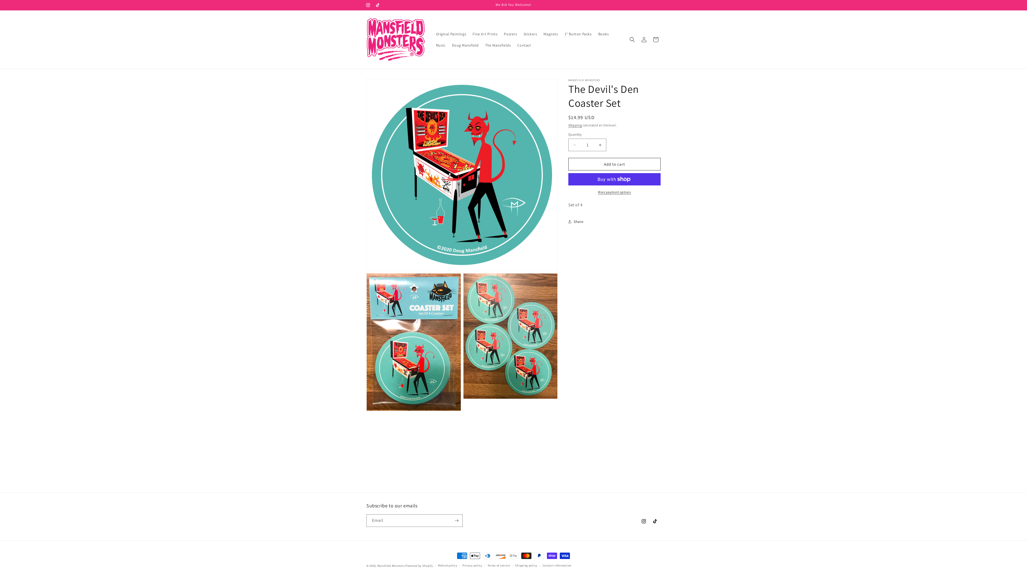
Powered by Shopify (419, 566)
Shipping (575, 125)
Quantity (575, 134)
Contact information (557, 565)
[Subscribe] (456, 520)
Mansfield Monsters (391, 566)
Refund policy (447, 565)
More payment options (614, 192)
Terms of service (499, 565)
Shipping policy (526, 565)
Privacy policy (472, 565)
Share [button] (579, 221)
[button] (632, 39)
